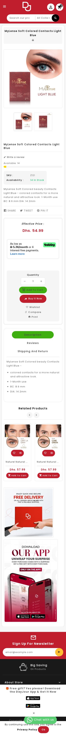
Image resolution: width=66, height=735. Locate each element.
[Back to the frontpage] (33, 40)
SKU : (9, 175)
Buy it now (35, 298)
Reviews (33, 343)
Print (34, 317)
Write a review (15, 157)
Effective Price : (33, 224)
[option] (23, 122)
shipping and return (33, 351)
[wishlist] (14, 453)
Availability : (15, 180)
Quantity (33, 275)
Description (32, 335)
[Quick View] (20, 453)
